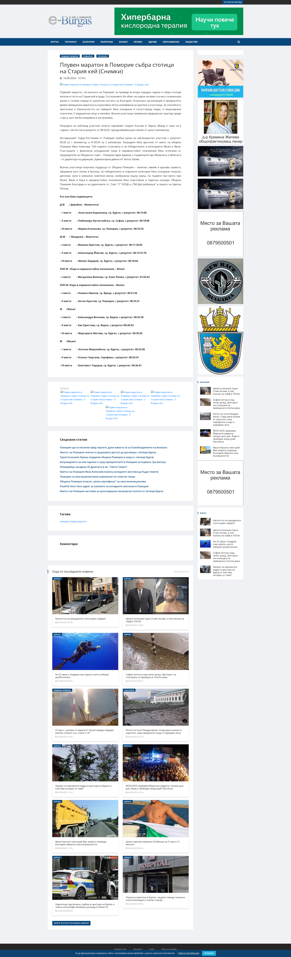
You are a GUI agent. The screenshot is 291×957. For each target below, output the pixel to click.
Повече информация (188, 953)
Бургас (55, 41)
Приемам (209, 953)
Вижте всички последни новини (71, 923)
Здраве (152, 41)
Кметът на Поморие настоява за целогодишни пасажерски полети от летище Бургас (112, 491)
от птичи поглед (233, 2)
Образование (171, 41)
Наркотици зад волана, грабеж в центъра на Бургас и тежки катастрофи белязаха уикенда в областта (84, 905)
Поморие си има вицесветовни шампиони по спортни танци (97, 476)
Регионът (71, 41)
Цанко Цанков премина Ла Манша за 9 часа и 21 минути (153, 843)
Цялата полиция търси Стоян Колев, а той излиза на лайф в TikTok (155, 620)
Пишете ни (120, 949)
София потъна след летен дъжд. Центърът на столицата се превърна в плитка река (151, 676)
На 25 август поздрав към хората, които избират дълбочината (82, 676)
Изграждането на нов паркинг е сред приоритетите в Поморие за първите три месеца (113, 462)
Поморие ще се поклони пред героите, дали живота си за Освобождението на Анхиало (113, 447)
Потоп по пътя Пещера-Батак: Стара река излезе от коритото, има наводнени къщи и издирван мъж (154, 731)
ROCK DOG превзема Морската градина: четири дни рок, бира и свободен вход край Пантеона (155, 787)
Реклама (137, 949)
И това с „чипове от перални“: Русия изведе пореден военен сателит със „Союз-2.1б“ (84, 731)
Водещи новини (69, 56)
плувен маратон (78, 521)
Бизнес (123, 41)
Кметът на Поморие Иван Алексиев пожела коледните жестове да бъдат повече (109, 471)
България (88, 41)
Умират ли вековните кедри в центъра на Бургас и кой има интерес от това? (83, 787)
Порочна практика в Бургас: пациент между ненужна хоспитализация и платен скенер (155, 898)
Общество (191, 41)
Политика (106, 41)
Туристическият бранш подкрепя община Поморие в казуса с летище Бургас (107, 457)
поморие (64, 521)
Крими (138, 41)
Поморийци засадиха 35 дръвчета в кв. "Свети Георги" (93, 467)
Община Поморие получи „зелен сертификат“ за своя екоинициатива (103, 481)
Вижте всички (181, 571)
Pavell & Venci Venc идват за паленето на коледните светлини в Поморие (104, 486)
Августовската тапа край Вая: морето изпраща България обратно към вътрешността (80, 843)
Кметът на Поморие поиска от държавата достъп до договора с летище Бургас (108, 452)
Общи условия (169, 949)
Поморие (88, 56)
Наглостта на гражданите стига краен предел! (80, 618)
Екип (151, 949)
